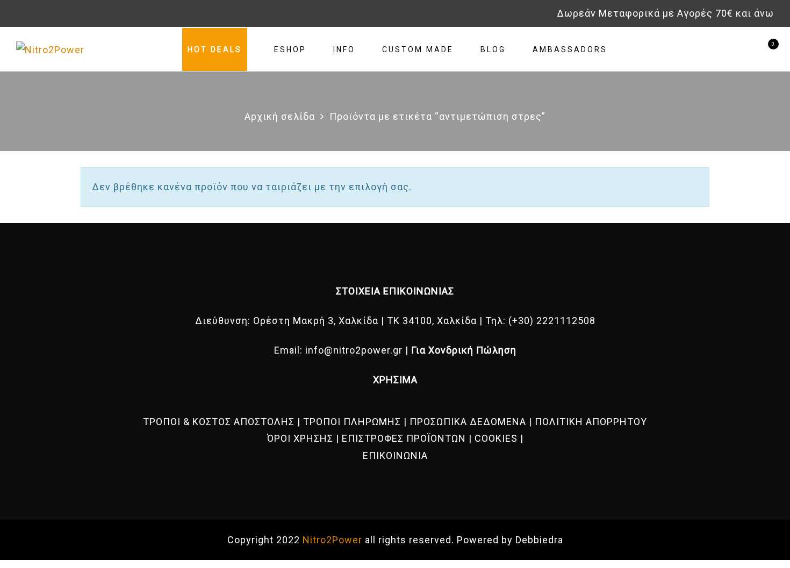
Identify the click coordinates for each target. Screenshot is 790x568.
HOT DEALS (215, 49)
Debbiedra (539, 539)
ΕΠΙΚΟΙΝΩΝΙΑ (395, 455)
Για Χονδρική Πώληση (463, 350)
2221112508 (565, 320)
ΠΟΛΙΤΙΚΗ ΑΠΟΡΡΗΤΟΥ (591, 421)
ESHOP (290, 49)
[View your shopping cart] (764, 49)
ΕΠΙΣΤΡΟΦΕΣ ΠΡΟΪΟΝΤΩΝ (404, 438)
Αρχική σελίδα (280, 116)
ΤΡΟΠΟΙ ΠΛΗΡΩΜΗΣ (352, 421)
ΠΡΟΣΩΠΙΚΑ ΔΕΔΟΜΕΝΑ (468, 421)
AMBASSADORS (570, 49)
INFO (344, 49)
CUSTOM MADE (418, 49)
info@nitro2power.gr (354, 350)
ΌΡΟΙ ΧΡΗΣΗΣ (300, 438)
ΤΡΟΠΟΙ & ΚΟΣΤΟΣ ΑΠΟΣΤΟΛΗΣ (219, 421)
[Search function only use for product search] (726, 49)
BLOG (493, 49)
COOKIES (496, 438)
